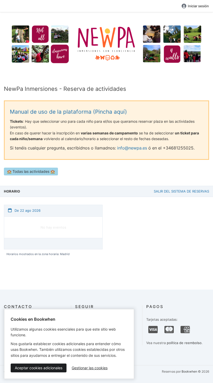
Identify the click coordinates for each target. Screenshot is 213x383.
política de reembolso (184, 343)
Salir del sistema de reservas (181, 191)
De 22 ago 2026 (27, 210)
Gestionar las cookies (90, 368)
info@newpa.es (132, 148)
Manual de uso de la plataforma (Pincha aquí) (68, 111)
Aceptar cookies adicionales (38, 368)
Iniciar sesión (198, 6)
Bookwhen (189, 371)
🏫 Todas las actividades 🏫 (31, 171)
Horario (12, 191)
